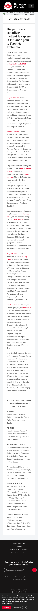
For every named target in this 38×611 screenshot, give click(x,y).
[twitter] (25, 592)
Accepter (6, 607)
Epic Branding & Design (19, 579)
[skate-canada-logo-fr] (15, 2)
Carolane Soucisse (13, 305)
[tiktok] (19, 592)
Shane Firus (26, 308)
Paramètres (17, 607)
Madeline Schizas (13, 132)
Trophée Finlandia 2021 (17, 64)
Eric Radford (18, 220)
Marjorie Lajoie (12, 253)
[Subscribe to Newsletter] (34, 570)
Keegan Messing (13, 98)
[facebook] (12, 592)
